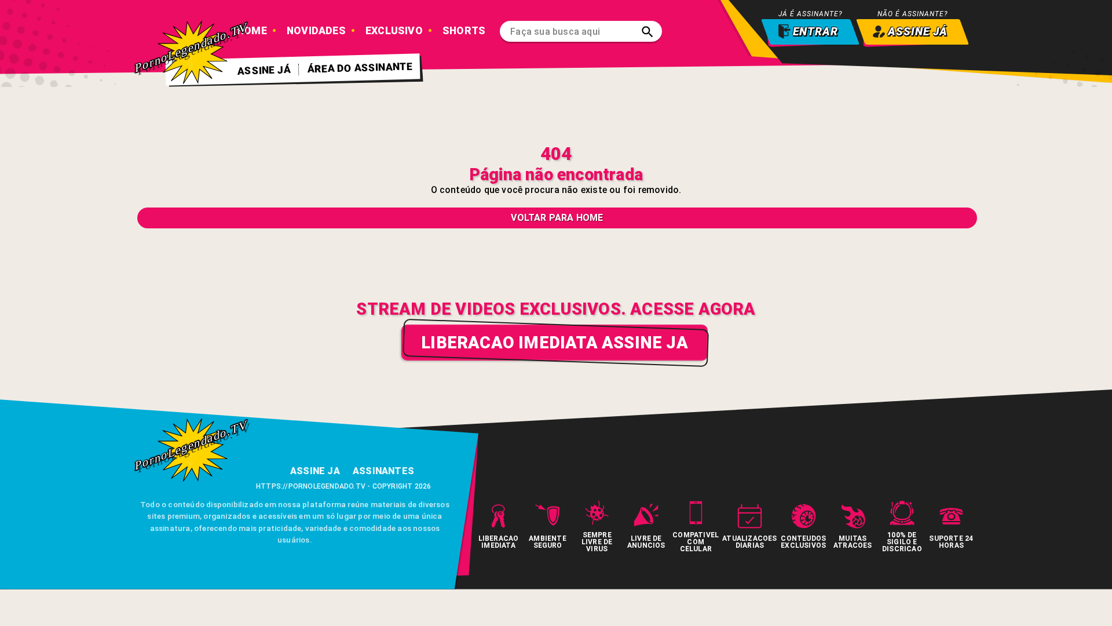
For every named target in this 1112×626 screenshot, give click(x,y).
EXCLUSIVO (394, 31)
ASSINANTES (383, 470)
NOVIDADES (316, 31)
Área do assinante (360, 67)
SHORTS (463, 31)
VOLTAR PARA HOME (557, 217)
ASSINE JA (315, 470)
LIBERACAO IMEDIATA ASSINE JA (554, 342)
